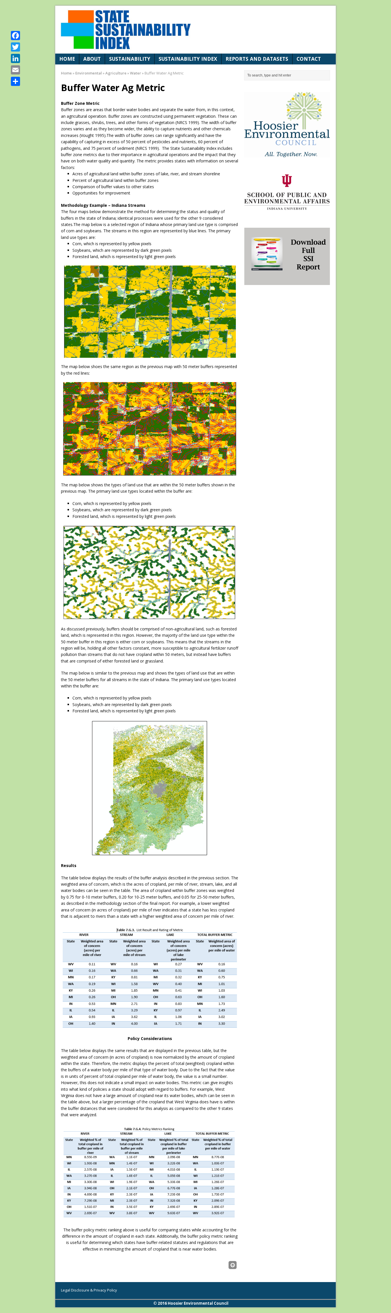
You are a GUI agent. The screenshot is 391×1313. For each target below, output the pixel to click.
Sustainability (129, 58)
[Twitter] (15, 47)
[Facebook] (15, 35)
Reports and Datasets (257, 58)
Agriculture (116, 73)
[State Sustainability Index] (195, 30)
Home (67, 58)
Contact (309, 58)
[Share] (15, 81)
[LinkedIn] (15, 58)
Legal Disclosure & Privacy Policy (89, 1290)
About (92, 58)
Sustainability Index (188, 58)
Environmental (88, 73)
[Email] (15, 70)
